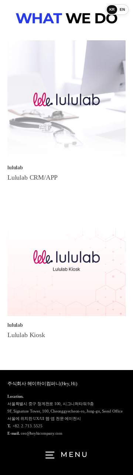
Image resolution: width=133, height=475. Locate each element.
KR (112, 9)
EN (122, 9)
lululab (15, 167)
